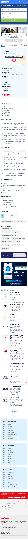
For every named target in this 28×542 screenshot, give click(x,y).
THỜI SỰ (4, 504)
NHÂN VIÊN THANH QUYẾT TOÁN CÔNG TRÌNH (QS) (17, 303)
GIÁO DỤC (24, 502)
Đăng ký (19, 5)
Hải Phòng (12, 53)
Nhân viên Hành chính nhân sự (17, 364)
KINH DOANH (8, 502)
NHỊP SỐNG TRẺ (14, 502)
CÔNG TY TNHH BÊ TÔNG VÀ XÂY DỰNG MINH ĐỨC (14, 36)
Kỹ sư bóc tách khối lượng (18, 238)
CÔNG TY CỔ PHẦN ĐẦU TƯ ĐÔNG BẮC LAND (17, 316)
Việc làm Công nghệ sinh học (10, 434)
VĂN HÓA (14, 505)
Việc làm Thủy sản (7, 436)
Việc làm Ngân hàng (8, 430)
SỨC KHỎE (19, 506)
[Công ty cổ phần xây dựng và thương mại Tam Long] (5, 339)
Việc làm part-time (7, 474)
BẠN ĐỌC (24, 504)
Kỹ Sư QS (12, 314)
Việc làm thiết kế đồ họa (9, 486)
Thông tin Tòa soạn (5, 532)
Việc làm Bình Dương (8, 452)
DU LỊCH (9, 512)
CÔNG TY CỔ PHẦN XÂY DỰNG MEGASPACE (17, 354)
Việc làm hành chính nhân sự (10, 484)
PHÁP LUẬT (3, 509)
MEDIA (3, 502)
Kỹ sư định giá (5, 248)
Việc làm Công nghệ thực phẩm (10, 438)
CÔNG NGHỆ (9, 506)
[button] (23, 2)
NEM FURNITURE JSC (15, 306)
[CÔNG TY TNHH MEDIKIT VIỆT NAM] (5, 366)
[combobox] (14, 9)
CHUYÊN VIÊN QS (14, 292)
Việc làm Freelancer (8, 478)
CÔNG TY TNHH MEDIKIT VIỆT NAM (17, 367)
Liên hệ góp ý (4, 537)
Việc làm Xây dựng (7, 426)
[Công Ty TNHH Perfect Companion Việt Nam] (5, 389)
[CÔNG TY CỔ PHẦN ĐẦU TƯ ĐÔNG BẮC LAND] (5, 317)
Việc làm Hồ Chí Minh (8, 448)
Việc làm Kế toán (7, 424)
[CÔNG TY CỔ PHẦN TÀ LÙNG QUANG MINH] (5, 295)
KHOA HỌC (19, 504)
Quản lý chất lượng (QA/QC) (10, 74)
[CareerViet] (18, 497)
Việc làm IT (6, 480)
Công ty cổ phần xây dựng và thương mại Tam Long (16, 341)
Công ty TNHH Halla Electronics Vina (17, 378)
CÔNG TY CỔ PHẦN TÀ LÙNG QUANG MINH (16, 295)
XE (8, 509)
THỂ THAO (19, 502)
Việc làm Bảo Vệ (7, 428)
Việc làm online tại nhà (8, 472)
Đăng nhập (24, 5)
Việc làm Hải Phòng (8, 460)
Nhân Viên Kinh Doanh (16, 398)
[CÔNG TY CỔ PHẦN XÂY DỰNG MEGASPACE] (5, 352)
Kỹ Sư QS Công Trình (15, 324)
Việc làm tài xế (6, 482)
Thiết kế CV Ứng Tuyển (11, 215)
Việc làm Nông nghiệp (8, 432)
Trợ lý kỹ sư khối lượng (17, 245)
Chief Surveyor (5, 238)
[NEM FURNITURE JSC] (5, 306)
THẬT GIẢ (24, 506)
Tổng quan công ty (12, 45)
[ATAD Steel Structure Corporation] (5, 327)
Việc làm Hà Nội (7, 450)
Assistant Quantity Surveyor (9, 235)
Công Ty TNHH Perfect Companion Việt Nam (15, 388)
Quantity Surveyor (6, 241)
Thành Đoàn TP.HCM (5, 533)
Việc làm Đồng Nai (7, 454)
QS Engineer (16, 241)
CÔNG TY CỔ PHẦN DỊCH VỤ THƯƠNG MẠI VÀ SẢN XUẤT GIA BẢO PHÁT (17, 401)
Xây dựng (19, 74)
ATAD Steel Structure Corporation (15, 326)
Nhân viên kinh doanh (15, 386)
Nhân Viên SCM (14, 376)
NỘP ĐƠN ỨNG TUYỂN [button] (14, 40)
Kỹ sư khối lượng (6, 245)
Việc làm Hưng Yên (7, 462)
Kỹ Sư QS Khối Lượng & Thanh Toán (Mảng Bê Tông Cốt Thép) (18, 337)
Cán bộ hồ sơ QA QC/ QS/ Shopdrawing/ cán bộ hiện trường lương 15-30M (17, 350)
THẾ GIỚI (4, 506)
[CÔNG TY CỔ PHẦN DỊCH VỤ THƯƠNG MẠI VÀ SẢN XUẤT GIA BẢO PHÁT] (5, 401)
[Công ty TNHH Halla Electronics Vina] (5, 378)
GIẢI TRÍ (14, 508)
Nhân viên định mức (7, 228)
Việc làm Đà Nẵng (7, 458)
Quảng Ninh (6, 53)
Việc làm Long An (7, 456)
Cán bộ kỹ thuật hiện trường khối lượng (11, 232)
